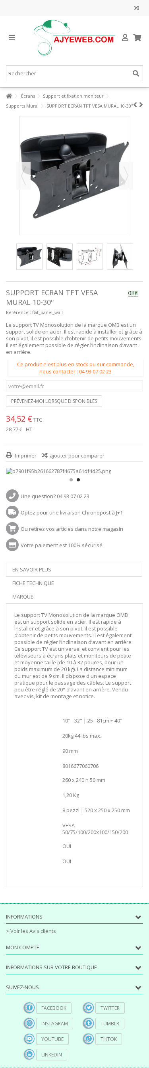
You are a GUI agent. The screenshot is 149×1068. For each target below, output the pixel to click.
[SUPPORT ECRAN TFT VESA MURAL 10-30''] (29, 256)
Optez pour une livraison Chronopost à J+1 (72, 512)
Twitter (110, 1008)
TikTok (109, 1039)
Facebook (53, 1008)
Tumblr (110, 1023)
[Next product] (141, 105)
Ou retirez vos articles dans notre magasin (72, 528)
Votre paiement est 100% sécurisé (62, 545)
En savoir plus (31, 569)
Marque (22, 596)
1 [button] (71, 479)
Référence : (18, 312)
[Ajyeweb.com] (74, 37)
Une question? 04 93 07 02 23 (55, 496)
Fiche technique (33, 583)
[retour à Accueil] (8, 96)
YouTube (52, 1039)
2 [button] (78, 479)
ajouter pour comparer (77, 455)
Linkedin (51, 1054)
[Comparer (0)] (136, 9)
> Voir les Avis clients (31, 930)
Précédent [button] (23, 176)
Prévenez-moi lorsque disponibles (54, 401)
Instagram (54, 1023)
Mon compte (22, 947)
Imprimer (25, 455)
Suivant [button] (126, 176)
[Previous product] (135, 105)
